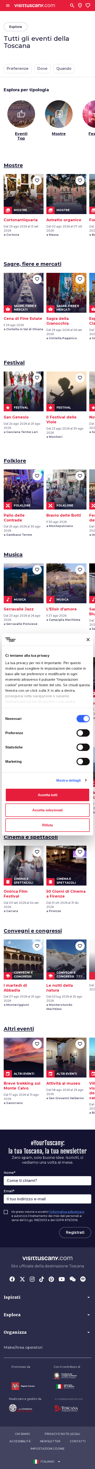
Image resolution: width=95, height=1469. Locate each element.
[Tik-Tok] (41, 1279)
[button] (47, 1297)
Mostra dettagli (68, 780)
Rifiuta (47, 825)
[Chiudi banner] (88, 639)
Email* (9, 1191)
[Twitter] (22, 1279)
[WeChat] (72, 1279)
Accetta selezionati (47, 810)
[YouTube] (62, 1279)
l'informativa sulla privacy (66, 1211)
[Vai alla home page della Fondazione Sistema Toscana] (25, 1408)
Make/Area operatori (23, 1347)
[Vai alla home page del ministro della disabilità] (67, 1375)
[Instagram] (32, 1279)
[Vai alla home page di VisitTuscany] (34, 5)
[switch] (83, 733)
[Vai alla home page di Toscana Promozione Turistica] (69, 1408)
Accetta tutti (47, 795)
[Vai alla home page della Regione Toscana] (23, 1386)
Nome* (9, 1173)
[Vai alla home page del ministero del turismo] (67, 1386)
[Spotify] (83, 1279)
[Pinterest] (51, 1279)
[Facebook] (12, 1279)
